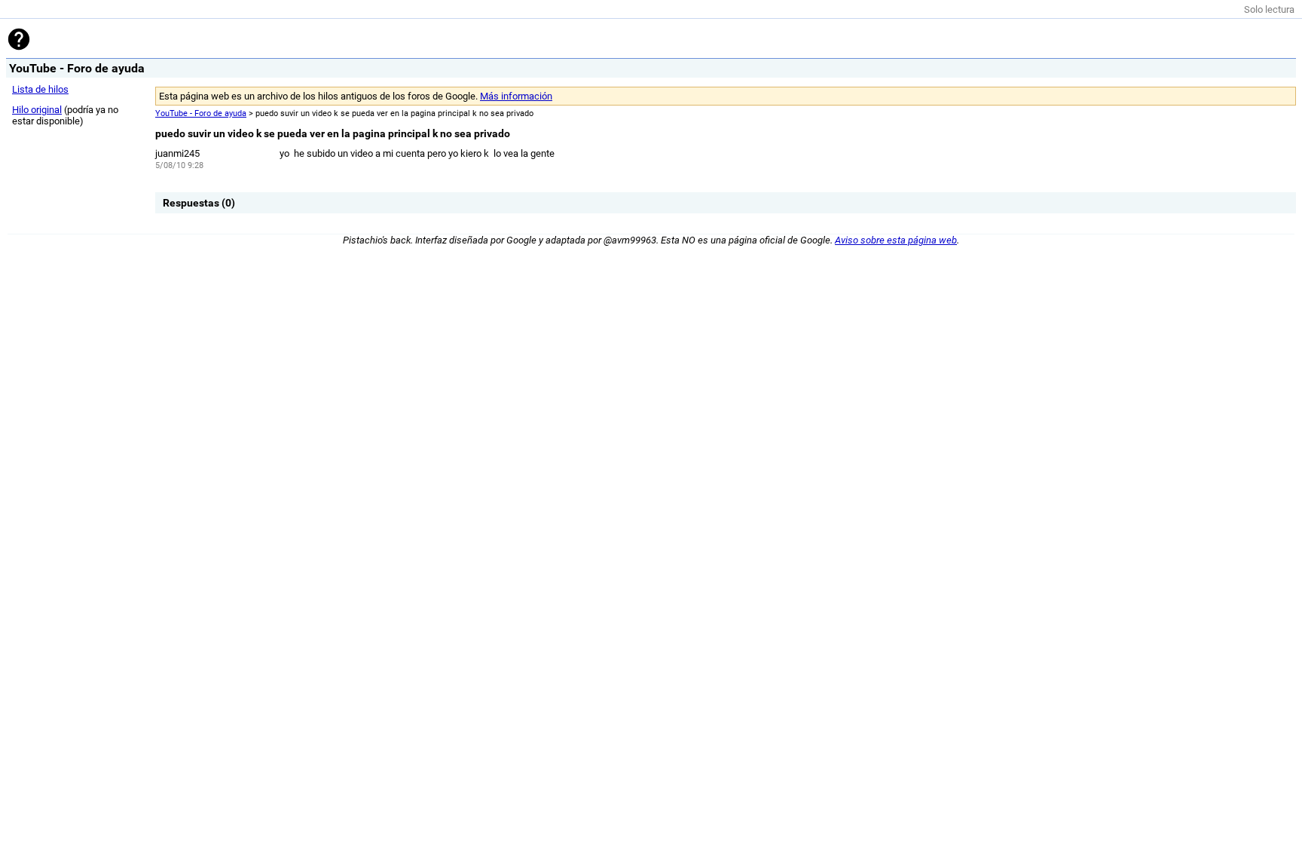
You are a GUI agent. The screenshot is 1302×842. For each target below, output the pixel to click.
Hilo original (37, 109)
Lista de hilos (40, 89)
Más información (516, 96)
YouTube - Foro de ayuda (200, 113)
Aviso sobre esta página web (896, 240)
